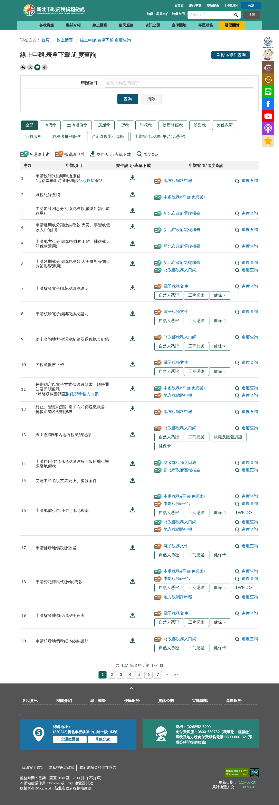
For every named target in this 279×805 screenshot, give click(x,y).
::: (19, 3)
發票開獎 (232, 25)
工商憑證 (196, 295)
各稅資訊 (46, 25)
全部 (29, 125)
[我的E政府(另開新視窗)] (254, 773)
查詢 (236, 15)
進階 (251, 14)
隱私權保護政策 (62, 767)
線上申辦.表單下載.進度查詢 (105, 40)
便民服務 (126, 25)
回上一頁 (23, 67)
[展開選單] (131, 688)
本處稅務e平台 (177, 504)
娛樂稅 (200, 125)
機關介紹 (73, 25)
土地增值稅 (77, 125)
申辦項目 (89, 83)
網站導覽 (195, 5)
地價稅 (50, 125)
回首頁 (179, 5)
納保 (150, 14)
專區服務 (205, 25)
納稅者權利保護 (66, 137)
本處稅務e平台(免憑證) (184, 197)
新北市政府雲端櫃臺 (182, 213)
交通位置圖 (70, 739)
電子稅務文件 (176, 286)
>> (176, 675)
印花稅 (146, 125)
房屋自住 (162, 14)
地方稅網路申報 (178, 181)
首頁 (45, 40)
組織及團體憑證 (228, 437)
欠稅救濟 (225, 125)
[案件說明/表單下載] (132, 178)
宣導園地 (179, 25)
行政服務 (33, 137)
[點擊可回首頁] (54, 10)
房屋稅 (104, 125)
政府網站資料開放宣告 (97, 767)
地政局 (88, 181)
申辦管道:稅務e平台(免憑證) (160, 137)
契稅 (125, 125)
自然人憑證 (169, 295)
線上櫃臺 (100, 25)
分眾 (251, 5)
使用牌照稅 (173, 125)
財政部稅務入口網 (180, 270)
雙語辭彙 (213, 5)
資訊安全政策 (33, 767)
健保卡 (220, 295)
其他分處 (102, 739)
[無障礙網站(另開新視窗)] (237, 773)
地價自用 (178, 14)
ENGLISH (231, 5)
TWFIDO (243, 513)
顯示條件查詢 (233, 55)
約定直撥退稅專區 (108, 137)
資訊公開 (152, 25)
